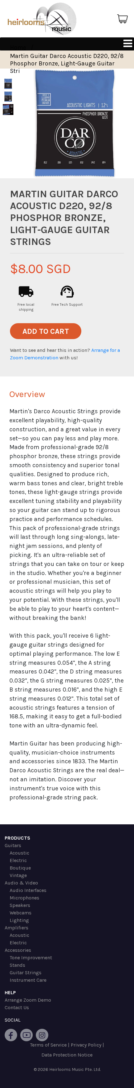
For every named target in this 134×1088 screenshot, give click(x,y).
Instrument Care (28, 980)
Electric (18, 860)
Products (17, 838)
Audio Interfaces (28, 890)
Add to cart (45, 331)
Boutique (20, 868)
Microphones (24, 898)
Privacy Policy (86, 1045)
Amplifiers (16, 928)
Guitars (13, 845)
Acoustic (19, 853)
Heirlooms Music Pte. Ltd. (75, 1069)
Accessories (18, 950)
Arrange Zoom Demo (28, 1000)
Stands (17, 965)
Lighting (19, 920)
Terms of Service (48, 1045)
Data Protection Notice (67, 1055)
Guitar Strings (25, 972)
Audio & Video (21, 883)
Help (10, 992)
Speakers (20, 905)
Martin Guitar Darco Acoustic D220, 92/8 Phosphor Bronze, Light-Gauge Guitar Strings (67, 63)
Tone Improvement (31, 958)
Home (18, 47)
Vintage (18, 875)
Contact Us (17, 1007)
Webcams (20, 913)
